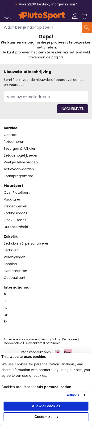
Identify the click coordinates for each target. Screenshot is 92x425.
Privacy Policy (50, 339)
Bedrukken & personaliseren (26, 243)
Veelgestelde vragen (21, 162)
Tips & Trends (15, 220)
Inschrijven (72, 108)
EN (6, 321)
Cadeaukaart (14, 277)
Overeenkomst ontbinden (43, 343)
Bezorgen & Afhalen (20, 148)
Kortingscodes (15, 213)
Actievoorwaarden (19, 169)
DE (6, 314)
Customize (43, 417)
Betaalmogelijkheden (21, 155)
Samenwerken (15, 206)
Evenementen (15, 270)
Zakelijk (11, 236)
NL (6, 294)
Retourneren (14, 141)
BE (5, 301)
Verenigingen (14, 257)
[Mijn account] (75, 16)
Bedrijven (11, 250)
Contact (11, 134)
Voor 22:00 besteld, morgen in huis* (48, 4)
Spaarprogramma (18, 176)
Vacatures (12, 199)
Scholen (10, 264)
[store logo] (41, 16)
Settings (72, 395)
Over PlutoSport (17, 192)
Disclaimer (70, 339)
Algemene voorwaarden (21, 339)
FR (5, 308)
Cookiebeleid (13, 343)
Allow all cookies (46, 406)
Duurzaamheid (16, 226)
